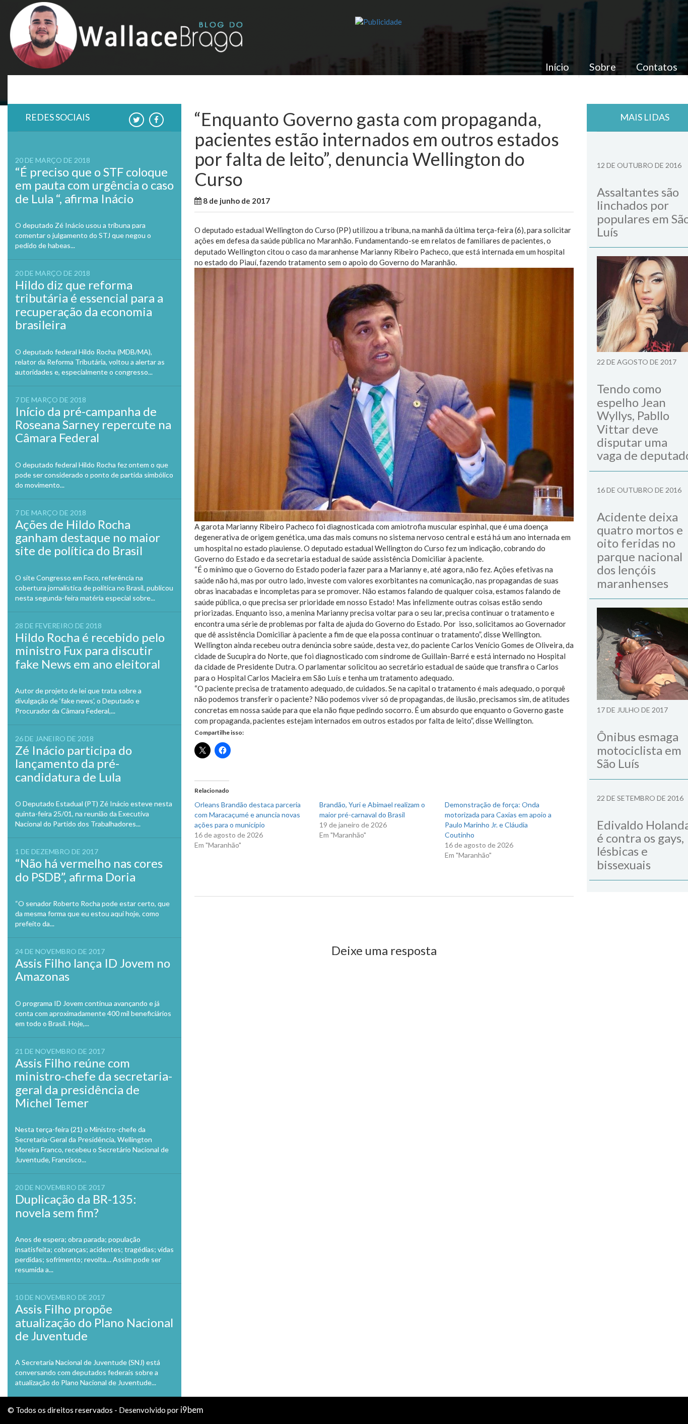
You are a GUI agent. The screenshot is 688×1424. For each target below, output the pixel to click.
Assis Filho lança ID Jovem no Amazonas (92, 969)
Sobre (602, 67)
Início (557, 67)
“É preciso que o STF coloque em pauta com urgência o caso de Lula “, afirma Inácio (94, 185)
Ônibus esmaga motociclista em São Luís (639, 749)
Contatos (656, 67)
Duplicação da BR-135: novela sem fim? (75, 1205)
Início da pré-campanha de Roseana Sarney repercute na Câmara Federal (93, 424)
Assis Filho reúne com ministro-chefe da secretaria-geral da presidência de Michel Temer (93, 1082)
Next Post (547, 913)
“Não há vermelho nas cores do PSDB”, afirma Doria (89, 869)
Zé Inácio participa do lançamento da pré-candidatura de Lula (73, 763)
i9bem (191, 1410)
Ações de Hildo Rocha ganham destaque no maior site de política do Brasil (87, 537)
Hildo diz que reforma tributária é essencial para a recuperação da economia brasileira (89, 304)
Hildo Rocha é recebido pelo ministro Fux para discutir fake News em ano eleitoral (90, 650)
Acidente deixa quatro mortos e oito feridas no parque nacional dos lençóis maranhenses (640, 549)
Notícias (329, 200)
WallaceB (294, 200)
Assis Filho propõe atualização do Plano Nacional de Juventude (94, 1322)
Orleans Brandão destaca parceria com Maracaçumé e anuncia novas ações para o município (247, 814)
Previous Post (227, 913)
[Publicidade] (521, 22)
